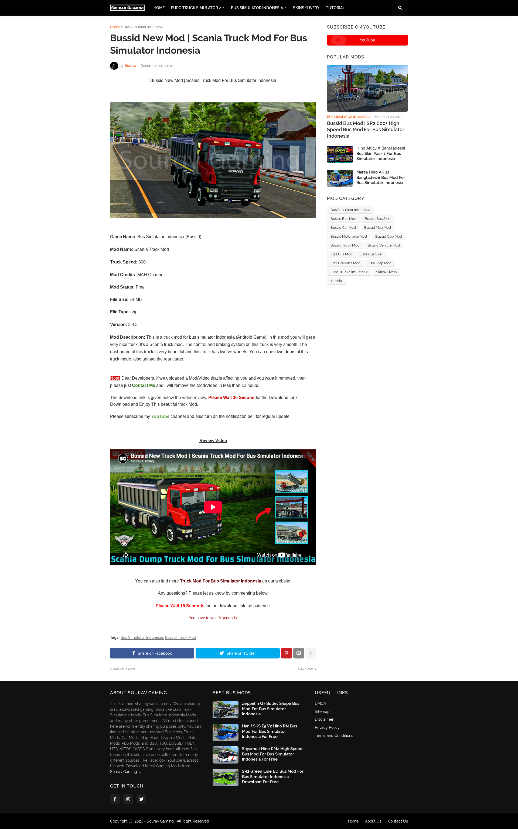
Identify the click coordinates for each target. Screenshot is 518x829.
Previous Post (124, 669)
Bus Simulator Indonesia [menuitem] (257, 8)
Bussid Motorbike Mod (348, 236)
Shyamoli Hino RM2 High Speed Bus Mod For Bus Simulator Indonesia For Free (272, 754)
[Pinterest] (286, 653)
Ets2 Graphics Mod (345, 263)
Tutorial (336, 281)
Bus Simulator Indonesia (143, 27)
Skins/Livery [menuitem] (306, 8)
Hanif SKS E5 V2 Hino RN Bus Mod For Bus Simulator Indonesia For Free (269, 731)
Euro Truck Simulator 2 (349, 272)
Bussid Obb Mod (388, 236)
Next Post (305, 669)
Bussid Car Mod (343, 228)
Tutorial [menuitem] (335, 8)
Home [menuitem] (159, 8)
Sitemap (322, 711)
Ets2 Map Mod (380, 263)
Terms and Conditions (334, 735)
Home (115, 27)
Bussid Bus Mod (343, 219)
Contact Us (398, 821)
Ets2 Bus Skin (371, 254)
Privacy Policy (327, 727)
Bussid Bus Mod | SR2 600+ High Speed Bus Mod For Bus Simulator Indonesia (365, 129)
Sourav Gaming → (126, 771)
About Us (373, 821)
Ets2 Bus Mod (341, 254)
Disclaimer (324, 719)
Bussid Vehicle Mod (384, 245)
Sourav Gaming (160, 821)
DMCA (320, 703)
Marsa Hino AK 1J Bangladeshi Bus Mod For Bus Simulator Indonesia (380, 177)
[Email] (298, 653)
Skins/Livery (386, 272)
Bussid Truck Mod (180, 638)
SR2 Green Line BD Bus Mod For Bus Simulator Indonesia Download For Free (273, 776)
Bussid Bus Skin (377, 219)
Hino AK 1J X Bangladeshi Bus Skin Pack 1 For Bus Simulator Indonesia (380, 153)
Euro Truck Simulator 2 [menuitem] (196, 8)
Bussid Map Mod (377, 228)
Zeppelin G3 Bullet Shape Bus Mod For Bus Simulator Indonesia (270, 708)
